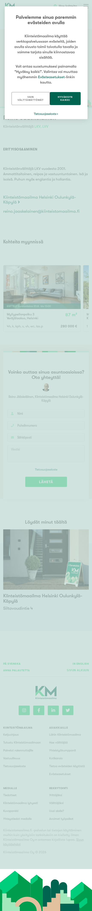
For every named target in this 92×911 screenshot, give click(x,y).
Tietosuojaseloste (45, 113)
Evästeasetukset (51, 77)
